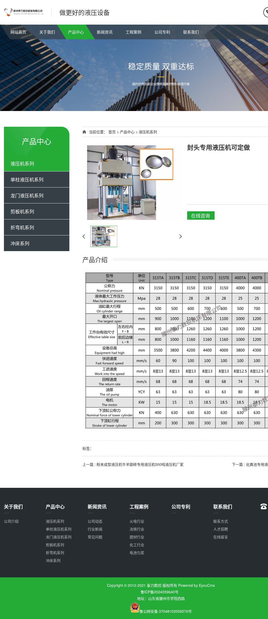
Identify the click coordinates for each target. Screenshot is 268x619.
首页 (112, 131)
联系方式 (220, 521)
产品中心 (76, 32)
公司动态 (95, 521)
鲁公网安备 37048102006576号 (165, 611)
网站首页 (18, 32)
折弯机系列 (22, 227)
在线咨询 (200, 215)
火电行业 (137, 521)
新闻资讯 (105, 32)
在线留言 (220, 536)
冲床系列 (19, 243)
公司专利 (162, 32)
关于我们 (47, 32)
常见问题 (95, 536)
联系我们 (191, 32)
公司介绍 (11, 521)
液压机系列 (22, 163)
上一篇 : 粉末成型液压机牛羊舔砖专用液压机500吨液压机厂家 (132, 464)
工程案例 (133, 32)
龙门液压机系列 (26, 195)
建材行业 (137, 536)
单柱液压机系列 (26, 179)
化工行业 (137, 544)
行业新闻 (95, 529)
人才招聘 (220, 529)
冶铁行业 (137, 529)
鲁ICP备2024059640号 (161, 591)
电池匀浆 (137, 552)
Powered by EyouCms (196, 585)
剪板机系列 (22, 211)
